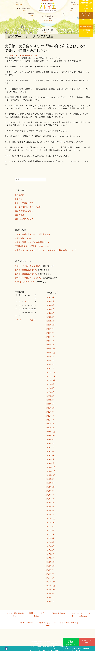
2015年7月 (50, 602)
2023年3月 (50, 365)
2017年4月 (50, 546)
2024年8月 (50, 333)
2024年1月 (50, 345)
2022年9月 (50, 384)
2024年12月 (50, 321)
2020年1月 (50, 463)
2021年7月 (50, 416)
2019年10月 (50, 475)
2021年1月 (50, 428)
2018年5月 (50, 499)
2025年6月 (50, 313)
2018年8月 (50, 491)
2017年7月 (50, 534)
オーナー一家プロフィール (86, 15)
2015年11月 (50, 586)
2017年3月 (50, 550)
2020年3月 (50, 455)
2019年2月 (50, 483)
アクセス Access (26, 623)
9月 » (32, 320)
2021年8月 (50, 412)
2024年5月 (50, 341)
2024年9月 (50, 329)
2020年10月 (50, 436)
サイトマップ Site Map (69, 623)
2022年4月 (50, 392)
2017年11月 (50, 519)
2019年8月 (50, 479)
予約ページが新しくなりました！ (29, 266)
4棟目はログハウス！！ (24, 282)
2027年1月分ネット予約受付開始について (32, 246)
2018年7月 (50, 495)
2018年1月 (50, 515)
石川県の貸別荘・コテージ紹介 (28, 207)
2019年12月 (50, 467)
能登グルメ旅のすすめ (24, 219)
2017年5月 (50, 542)
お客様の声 (19, 195)
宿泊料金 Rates (58, 613)
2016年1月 (50, 578)
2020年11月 (50, 432)
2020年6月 (50, 451)
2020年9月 (50, 440)
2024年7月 (50, 337)
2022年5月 (50, 388)
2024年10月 (50, 325)
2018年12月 (50, 487)
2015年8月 (50, 598)
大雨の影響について (23, 238)
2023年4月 (50, 361)
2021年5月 (50, 424)
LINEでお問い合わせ (71, 642)
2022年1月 (50, 404)
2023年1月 (50, 368)
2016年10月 (50, 566)
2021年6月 (50, 420)
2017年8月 (50, 530)
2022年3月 (50, 396)
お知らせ (18, 199)
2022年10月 (50, 380)
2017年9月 (50, 526)
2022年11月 (50, 376)
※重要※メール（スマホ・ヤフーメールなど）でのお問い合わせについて (45, 250)
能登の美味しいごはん (24, 211)
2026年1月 (50, 309)
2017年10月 (50, 523)
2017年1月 (50, 558)
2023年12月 (50, 349)
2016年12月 (50, 562)
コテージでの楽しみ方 (29, 55)
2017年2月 (50, 554)
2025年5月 (50, 317)
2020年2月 (50, 459)
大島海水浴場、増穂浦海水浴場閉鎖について (33, 242)
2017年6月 (50, 538)
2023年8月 (50, 357)
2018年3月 (50, 507)
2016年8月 (50, 574)
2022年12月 (50, 372)
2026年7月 (50, 301)
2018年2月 (50, 511)
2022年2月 (50, 400)
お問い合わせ (87, 641)
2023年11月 (50, 353)
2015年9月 (50, 594)
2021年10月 (50, 408)
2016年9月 (50, 570)
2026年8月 (50, 297)
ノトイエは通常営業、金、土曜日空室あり (32, 234)
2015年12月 (50, 582)
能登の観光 (19, 215)
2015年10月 (50, 590)
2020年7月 (50, 447)
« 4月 (19, 320)
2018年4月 (50, 503)
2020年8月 (50, 444)
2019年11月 (50, 471)
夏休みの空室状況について (26, 270)
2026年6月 (50, 305)
